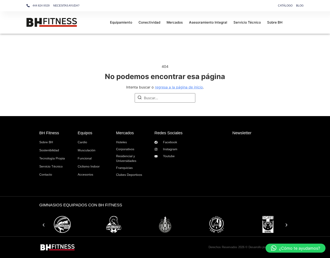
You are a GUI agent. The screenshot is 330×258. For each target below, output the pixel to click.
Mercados (175, 22)
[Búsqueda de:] (165, 98)
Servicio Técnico (247, 22)
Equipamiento (121, 22)
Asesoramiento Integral (208, 22)
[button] (44, 225)
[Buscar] (139, 98)
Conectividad (149, 22)
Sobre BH (274, 22)
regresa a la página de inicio (179, 87)
